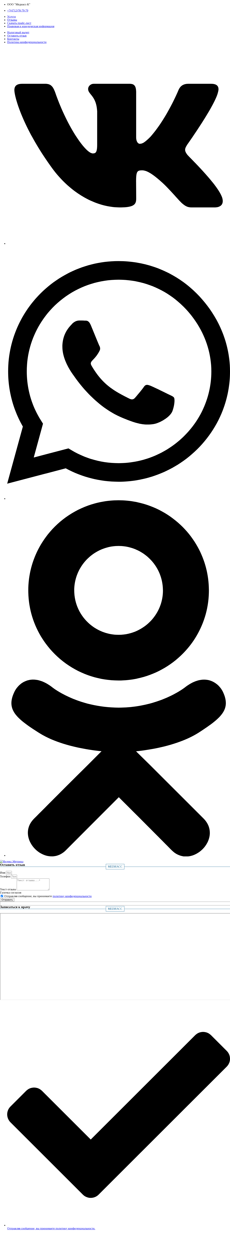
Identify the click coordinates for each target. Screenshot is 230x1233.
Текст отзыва (8, 889)
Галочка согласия (10, 892)
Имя (3, 872)
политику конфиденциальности (72, 896)
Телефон (5, 876)
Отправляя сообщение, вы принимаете (48, 896)
